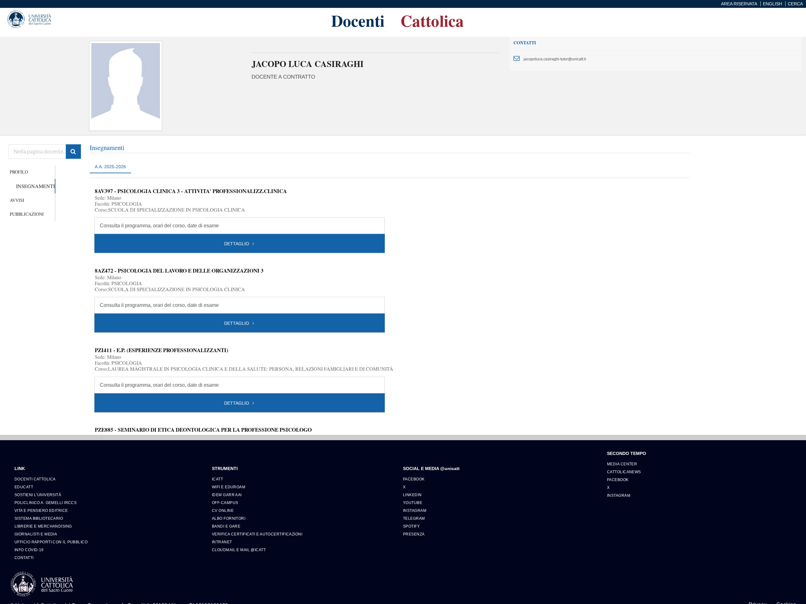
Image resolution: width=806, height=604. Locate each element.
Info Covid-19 (29, 550)
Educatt (23, 487)
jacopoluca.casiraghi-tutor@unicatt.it (555, 59)
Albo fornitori (228, 518)
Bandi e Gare (226, 526)
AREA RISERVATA (739, 3)
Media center (622, 464)
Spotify (411, 526)
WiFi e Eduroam (228, 487)
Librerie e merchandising (43, 526)
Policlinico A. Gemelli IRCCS (45, 503)
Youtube (412, 503)
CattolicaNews (624, 472)
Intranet (222, 542)
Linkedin (412, 495)
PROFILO (19, 172)
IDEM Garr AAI (227, 495)
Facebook (414, 479)
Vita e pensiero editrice (41, 510)
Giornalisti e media (35, 534)
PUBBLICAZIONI (27, 214)
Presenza (414, 534)
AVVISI (17, 200)
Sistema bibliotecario (38, 518)
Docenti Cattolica (34, 479)
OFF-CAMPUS (225, 503)
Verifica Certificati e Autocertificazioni (257, 534)
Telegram (414, 518)
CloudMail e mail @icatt (239, 550)
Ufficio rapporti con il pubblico (51, 542)
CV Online (223, 510)
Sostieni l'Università (37, 495)
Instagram (414, 510)
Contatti (24, 558)
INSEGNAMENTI (35, 186)
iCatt (217, 479)
